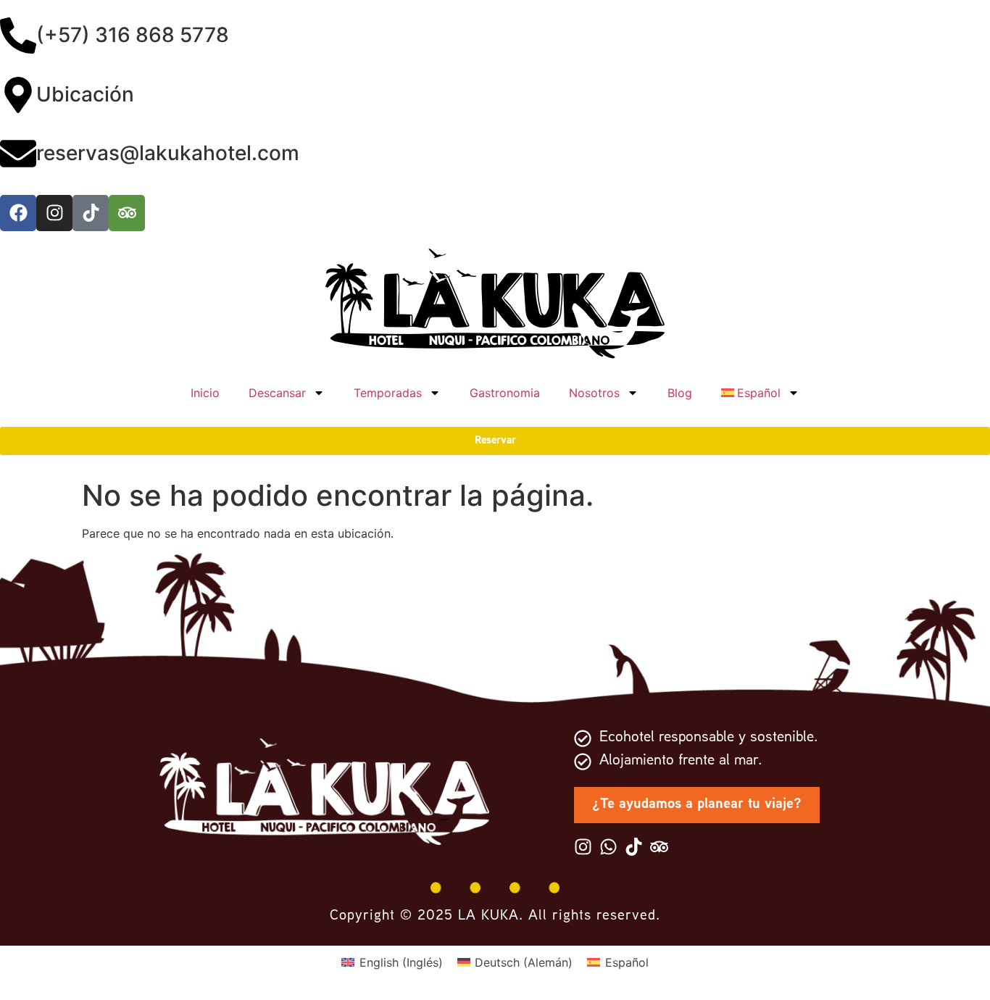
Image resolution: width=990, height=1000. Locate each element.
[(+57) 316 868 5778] (18, 38)
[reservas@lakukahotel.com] (18, 156)
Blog (679, 393)
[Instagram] (54, 213)
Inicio (205, 393)
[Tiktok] (90, 213)
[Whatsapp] (608, 847)
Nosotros (594, 393)
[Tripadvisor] (127, 213)
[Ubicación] (18, 97)
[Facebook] (18, 213)
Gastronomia (505, 393)
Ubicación (85, 94)
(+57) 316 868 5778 (132, 34)
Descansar (277, 393)
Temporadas (388, 393)
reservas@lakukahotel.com (167, 153)
